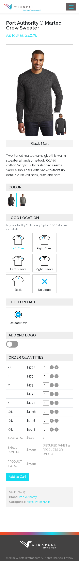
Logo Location (24, 218)
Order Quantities (26, 357)
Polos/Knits (42, 501)
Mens (30, 501)
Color (15, 187)
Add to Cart (17, 477)
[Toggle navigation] (71, 7)
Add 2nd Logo (22, 335)
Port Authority (28, 497)
